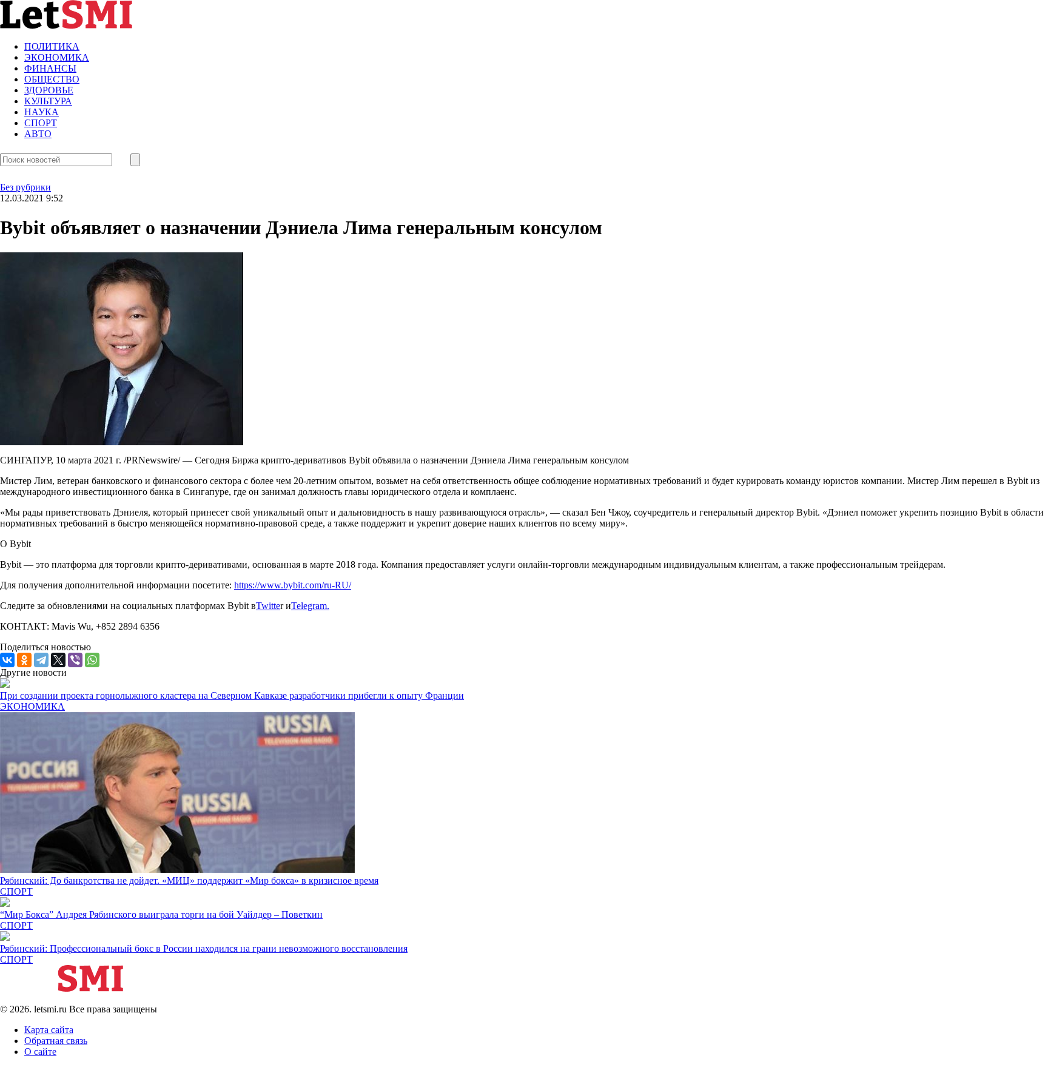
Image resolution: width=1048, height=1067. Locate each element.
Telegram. (310, 606)
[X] (58, 660)
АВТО (38, 134)
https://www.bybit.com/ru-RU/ (292, 585)
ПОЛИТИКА (51, 46)
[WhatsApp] (92, 660)
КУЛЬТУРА (48, 101)
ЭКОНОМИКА (56, 57)
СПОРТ (40, 123)
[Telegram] (41, 660)
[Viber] (75, 660)
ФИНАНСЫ (50, 68)
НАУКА (41, 112)
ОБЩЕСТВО (51, 79)
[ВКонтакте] (7, 660)
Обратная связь (55, 1040)
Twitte (268, 606)
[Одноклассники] (24, 660)
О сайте (40, 1051)
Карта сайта (48, 1030)
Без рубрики (25, 187)
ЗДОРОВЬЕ (48, 90)
